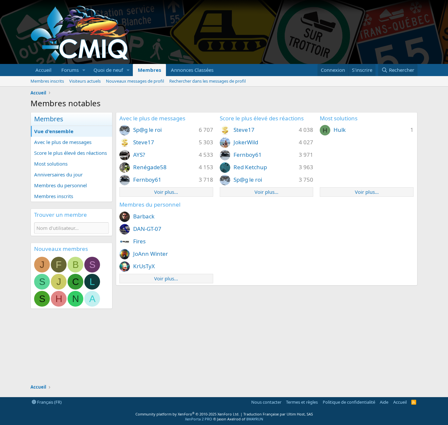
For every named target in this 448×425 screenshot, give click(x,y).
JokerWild (246, 142)
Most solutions (51, 163)
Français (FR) (49, 402)
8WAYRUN (254, 418)
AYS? (139, 154)
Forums (70, 70)
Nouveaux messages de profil (135, 81)
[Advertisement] (298, 32)
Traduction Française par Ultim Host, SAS (278, 414)
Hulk (340, 129)
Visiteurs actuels (85, 81)
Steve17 (143, 142)
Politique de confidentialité (349, 402)
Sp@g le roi (147, 129)
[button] (84, 70)
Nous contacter (266, 402)
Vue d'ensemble (53, 131)
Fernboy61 (147, 179)
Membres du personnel (60, 185)
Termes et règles (302, 402)
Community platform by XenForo (187, 414)
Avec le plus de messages (63, 142)
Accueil (43, 70)
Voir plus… (166, 192)
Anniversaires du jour (58, 174)
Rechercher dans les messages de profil (207, 81)
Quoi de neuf (108, 70)
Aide (384, 402)
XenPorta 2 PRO (198, 418)
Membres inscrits (47, 81)
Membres (149, 70)
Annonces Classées (192, 70)
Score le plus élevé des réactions (70, 153)
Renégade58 (150, 167)
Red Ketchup (250, 167)
